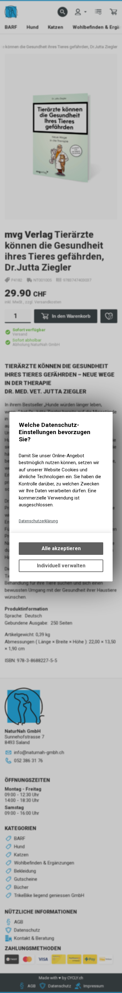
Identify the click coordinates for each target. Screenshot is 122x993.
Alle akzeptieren (61, 548)
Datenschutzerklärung (38, 521)
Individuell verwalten (61, 566)
